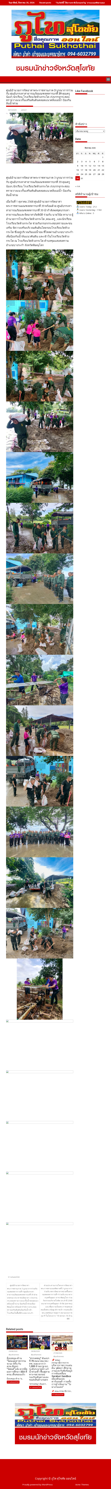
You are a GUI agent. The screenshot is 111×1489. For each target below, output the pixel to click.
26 (90, 174)
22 (103, 170)
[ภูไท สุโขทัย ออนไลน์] (8, 79)
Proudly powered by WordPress (37, 1484)
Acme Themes (82, 1484)
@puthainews (13, 1355)
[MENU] (108, 79)
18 (86, 170)
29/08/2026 (12, 1351)
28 (99, 174)
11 (86, 165)
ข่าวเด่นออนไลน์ (13, 1277)
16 (77, 170)
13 (94, 165)
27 (94, 174)
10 (82, 165)
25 (86, 174)
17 (82, 170)
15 (103, 165)
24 (82, 174)
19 (90, 170)
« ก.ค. (77, 186)
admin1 (24, 110)
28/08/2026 (35, 1351)
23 (77, 174)
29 (103, 174)
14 (99, 165)
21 (99, 170)
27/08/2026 (57, 1353)
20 (94, 170)
